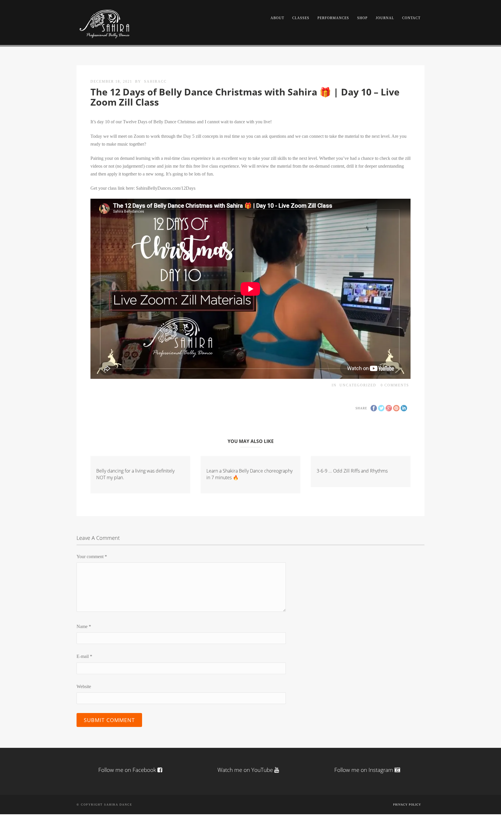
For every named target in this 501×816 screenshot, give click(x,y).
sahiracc (155, 81)
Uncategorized (358, 385)
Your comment (92, 556)
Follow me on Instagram (364, 770)
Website (84, 686)
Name (84, 626)
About (277, 18)
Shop (362, 18)
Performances (333, 18)
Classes (300, 18)
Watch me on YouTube (245, 770)
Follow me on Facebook (127, 770)
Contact (411, 18)
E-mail (84, 656)
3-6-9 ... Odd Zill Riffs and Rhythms (352, 471)
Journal (385, 18)
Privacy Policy (407, 804)
